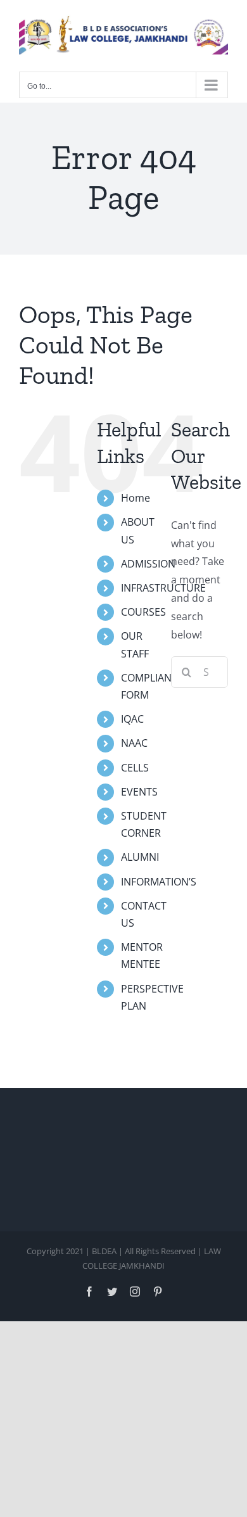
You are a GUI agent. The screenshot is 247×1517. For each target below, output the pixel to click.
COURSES (143, 612)
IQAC (132, 719)
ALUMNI (140, 857)
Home (135, 498)
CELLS (135, 768)
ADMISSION (148, 564)
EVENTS (139, 792)
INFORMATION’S (158, 882)
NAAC (134, 743)
